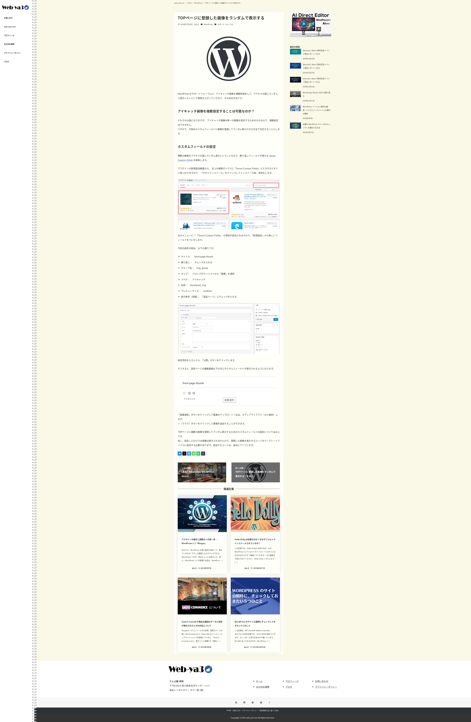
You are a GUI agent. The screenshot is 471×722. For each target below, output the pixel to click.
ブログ (288, 686)
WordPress (208, 24)
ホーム (259, 681)
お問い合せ (237, 710)
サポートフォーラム (225, 24)
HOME (229, 710)
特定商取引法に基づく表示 (269, 710)
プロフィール (292, 681)
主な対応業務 (262, 686)
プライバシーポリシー (326, 686)
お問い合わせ (321, 681)
